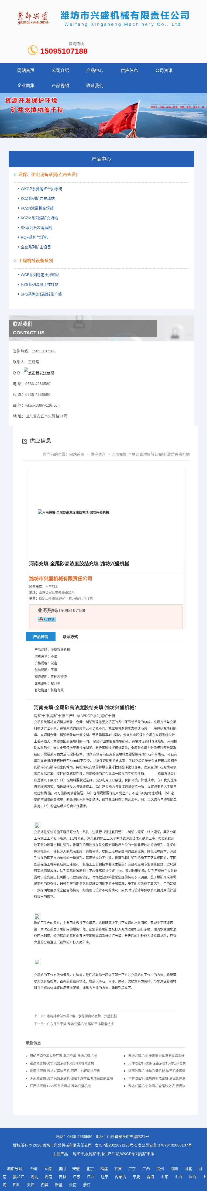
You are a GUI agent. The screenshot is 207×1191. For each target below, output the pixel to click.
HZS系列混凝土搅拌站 (39, 284)
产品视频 (60, 85)
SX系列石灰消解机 (36, 227)
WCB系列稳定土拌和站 (40, 275)
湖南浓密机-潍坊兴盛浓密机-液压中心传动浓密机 (65, 1071)
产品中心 (95, 70)
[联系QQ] (39, 372)
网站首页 (25, 70)
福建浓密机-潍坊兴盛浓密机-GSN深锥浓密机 (62, 1063)
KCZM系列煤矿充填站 (39, 218)
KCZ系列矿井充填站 (38, 198)
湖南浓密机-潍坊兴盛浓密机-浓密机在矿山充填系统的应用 (71, 1078)
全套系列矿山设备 (36, 247)
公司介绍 (60, 70)
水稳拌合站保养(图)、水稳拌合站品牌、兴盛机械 (82, 1016)
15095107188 (64, 51)
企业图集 (25, 85)
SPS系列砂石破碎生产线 (41, 294)
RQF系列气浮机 (34, 237)
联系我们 (95, 85)
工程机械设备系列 (35, 260)
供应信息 (129, 70)
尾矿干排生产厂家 (65, 715)
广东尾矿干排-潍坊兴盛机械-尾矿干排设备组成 (80, 1024)
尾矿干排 (41, 715)
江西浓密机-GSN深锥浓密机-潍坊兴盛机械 (60, 1086)
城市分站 (14, 1168)
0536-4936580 (79, 1136)
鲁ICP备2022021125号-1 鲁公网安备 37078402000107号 (143, 1145)
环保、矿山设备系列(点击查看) (47, 174)
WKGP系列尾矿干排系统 (41, 189)
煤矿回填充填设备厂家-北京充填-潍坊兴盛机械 (63, 1056)
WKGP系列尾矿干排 (98, 715)
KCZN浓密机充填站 (37, 208)
